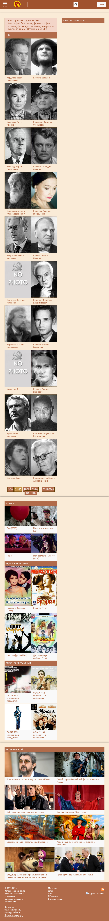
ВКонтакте (53, 896)
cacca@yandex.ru (12, 912)
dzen (50, 893)
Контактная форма (14, 915)
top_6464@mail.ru (13, 909)
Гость (102, 4)
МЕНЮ (5, 7)
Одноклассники (55, 899)
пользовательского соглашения (14, 900)
